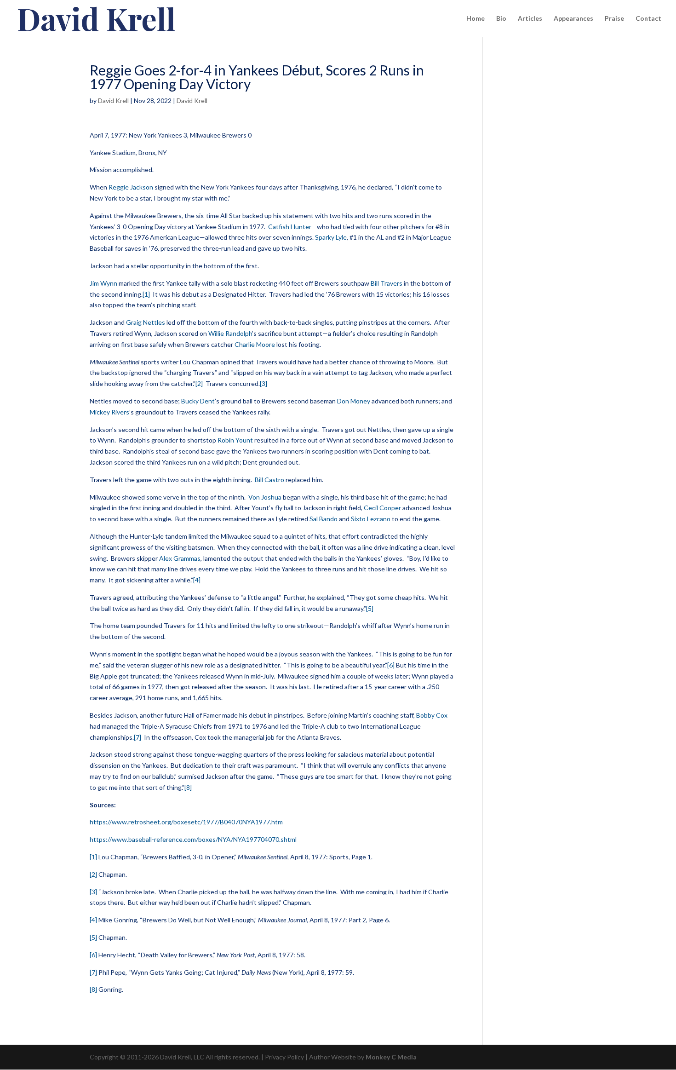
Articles (530, 18)
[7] (137, 737)
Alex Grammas (180, 558)
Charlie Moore (255, 344)
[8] (188, 787)
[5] (369, 608)
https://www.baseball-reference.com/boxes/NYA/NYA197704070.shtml (193, 839)
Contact (648, 18)
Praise (614, 18)
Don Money (353, 401)
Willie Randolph (230, 333)
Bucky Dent (198, 401)
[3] (263, 383)
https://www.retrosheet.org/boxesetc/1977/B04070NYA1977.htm (186, 822)
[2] (199, 383)
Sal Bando (323, 519)
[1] (146, 294)
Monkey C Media (391, 1057)
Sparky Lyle (331, 237)
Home (475, 18)
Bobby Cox (431, 715)
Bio (501, 18)
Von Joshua (264, 497)
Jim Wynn (103, 283)
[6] (391, 665)
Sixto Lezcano (370, 519)
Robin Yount (235, 440)
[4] (197, 580)
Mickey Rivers (109, 412)
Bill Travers (386, 283)
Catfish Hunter (289, 226)
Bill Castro (269, 479)
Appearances (573, 18)
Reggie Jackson (131, 187)
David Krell (113, 100)
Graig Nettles (145, 322)
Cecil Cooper (382, 508)
